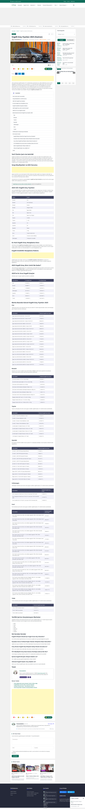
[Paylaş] (13, 65)
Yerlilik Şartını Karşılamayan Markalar (20, 131)
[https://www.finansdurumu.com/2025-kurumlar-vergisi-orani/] (77, 804)
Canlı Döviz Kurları (30, 795)
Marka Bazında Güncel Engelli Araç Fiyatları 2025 (23, 112)
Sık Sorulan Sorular (16, 134)
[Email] (28, 677)
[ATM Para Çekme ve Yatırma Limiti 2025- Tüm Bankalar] (59, 44)
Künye (11, 794)
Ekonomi (39, 5)
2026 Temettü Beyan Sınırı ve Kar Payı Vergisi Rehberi (51, 799)
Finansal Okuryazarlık (47, 5)
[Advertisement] (42, 16)
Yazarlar (68, 1)
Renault (15, 117)
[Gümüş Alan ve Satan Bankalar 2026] (59, 64)
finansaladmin (22, 670)
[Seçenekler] (53, 65)
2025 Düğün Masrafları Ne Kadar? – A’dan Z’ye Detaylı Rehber (68, 54)
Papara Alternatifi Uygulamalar (68, 57)
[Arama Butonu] (74, 5)
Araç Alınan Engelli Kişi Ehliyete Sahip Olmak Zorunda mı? (25, 141)
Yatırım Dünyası (62, 5)
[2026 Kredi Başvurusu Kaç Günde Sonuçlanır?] (46, 794)
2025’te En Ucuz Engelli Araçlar (19, 110)
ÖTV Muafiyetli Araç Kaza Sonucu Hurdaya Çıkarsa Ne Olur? (26, 143)
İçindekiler (17, 93)
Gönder (15, 756)
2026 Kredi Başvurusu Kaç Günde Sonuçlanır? (51, 792)
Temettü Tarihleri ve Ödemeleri (33, 793)
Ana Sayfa (13, 30)
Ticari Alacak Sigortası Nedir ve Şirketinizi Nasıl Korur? (51, 795)
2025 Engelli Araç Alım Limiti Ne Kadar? (21, 108)
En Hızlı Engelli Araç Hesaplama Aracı (20, 103)
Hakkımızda (73, 1)
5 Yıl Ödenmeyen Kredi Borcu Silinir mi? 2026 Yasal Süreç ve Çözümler (51, 802)
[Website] (30, 677)
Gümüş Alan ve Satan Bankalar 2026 (68, 63)
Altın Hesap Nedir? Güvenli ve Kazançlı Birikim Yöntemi (25, 687)
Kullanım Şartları (13, 793)
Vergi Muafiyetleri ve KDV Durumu (20, 98)
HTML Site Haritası (30, 791)
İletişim (65, 1)
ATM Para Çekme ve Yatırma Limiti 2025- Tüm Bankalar (68, 44)
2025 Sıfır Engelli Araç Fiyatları (19, 101)
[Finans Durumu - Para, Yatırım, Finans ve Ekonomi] (13, 5)
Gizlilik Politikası (13, 791)
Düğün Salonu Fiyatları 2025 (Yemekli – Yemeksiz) (67, 49)
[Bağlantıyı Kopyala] (49, 34)
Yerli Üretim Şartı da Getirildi (18, 96)
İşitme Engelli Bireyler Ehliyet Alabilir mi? (22, 145)
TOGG (15, 129)
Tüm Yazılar (50, 723)
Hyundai (15, 122)
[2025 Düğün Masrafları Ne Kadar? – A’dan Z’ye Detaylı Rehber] (59, 54)
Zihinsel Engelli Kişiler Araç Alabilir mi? (21, 148)
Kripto (59, 69)
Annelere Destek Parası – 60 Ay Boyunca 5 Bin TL (24, 686)
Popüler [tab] (61, 40)
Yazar (14, 150)
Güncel (18, 30)
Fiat (14, 115)
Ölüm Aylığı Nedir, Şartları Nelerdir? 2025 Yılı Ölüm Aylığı (25, 683)
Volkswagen (16, 124)
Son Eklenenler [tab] (70, 40)
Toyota (15, 119)
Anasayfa (20, 5)
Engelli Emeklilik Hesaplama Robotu (20, 105)
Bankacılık (32, 5)
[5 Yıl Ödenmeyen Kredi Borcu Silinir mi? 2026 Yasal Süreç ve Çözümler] (46, 805)
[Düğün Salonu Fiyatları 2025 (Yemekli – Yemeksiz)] (59, 49)
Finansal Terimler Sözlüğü (31, 794)
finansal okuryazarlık (41, 673)
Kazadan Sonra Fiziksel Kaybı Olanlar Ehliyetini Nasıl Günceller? (27, 138)
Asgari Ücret (26, 5)
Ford (14, 126)
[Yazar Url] (13, 40)
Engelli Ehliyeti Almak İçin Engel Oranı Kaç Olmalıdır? (24, 136)
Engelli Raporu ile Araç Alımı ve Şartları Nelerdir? (22, 184)
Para (56, 5)
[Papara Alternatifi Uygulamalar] (59, 59)
